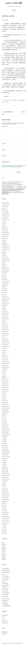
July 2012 (4, 370)
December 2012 (5, 361)
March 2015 (4, 324)
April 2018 (4, 286)
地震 (7, 189)
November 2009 (5, 430)
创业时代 (4, 548)
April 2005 (4, 531)
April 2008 (4, 466)
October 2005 (5, 520)
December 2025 (5, 202)
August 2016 (5, 305)
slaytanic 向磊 (5, 589)
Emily (3, 574)
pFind (10, 186)
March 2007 (4, 488)
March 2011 (4, 400)
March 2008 (4, 467)
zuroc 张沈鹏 (5, 604)
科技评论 (4, 557)
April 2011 (4, 398)
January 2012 (5, 382)
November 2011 (5, 385)
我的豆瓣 (4, 633)
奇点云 (15, 189)
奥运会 (18, 189)
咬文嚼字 (4, 550)
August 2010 (5, 413)
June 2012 (4, 372)
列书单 (3, 546)
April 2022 (4, 242)
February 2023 (5, 229)
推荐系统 (7, 190)
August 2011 (5, 391)
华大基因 (23, 188)
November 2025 (5, 204)
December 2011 (5, 383)
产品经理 (24, 186)
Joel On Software (5, 184)
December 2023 (5, 214)
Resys (3, 619)
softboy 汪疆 (5, 591)
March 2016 (4, 311)
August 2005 (5, 523)
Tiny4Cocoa (4, 620)
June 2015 (4, 320)
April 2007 (4, 486)
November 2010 (5, 408)
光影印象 (4, 544)
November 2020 (5, 258)
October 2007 (5, 477)
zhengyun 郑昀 (5, 600)
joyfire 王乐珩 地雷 (14, 3)
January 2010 (5, 426)
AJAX (7, 181)
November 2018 (5, 281)
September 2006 (5, 499)
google (10, 183)
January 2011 (5, 404)
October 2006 (5, 497)
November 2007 (5, 475)
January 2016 (5, 314)
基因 (9, 189)
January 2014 (5, 339)
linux (14, 184)
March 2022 (4, 243)
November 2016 (5, 299)
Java (19, 183)
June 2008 (4, 462)
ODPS (4, 186)
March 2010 (4, 423)
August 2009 (5, 436)
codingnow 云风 (5, 572)
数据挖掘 (16, 190)
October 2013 (5, 344)
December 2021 (5, 245)
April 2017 (4, 294)
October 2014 (5, 331)
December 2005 (5, 516)
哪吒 (5, 189)
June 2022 (4, 240)
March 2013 (4, 355)
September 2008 (5, 456)
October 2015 (5, 316)
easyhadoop (5, 615)
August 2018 (5, 285)
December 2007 (5, 473)
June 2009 (4, 439)
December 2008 (5, 451)
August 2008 (5, 458)
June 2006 (4, 505)
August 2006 (5, 501)
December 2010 (5, 406)
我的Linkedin (5, 632)
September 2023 (5, 219)
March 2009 (4, 445)
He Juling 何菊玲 (5, 578)
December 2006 (5, 494)
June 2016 (4, 309)
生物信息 (5, 192)
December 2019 (5, 268)
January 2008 (5, 471)
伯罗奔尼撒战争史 (10, 188)
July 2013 (4, 348)
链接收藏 (4, 559)
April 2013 (4, 354)
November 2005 (5, 518)
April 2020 (4, 266)
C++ (13, 181)
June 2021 (4, 251)
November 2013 (5, 342)
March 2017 (4, 296)
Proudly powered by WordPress (16, 643)
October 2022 (5, 236)
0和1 (3, 542)
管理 (13, 192)
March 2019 (4, 279)
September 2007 (5, 479)
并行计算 (22, 189)
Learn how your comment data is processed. (13, 166)
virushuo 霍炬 (5, 594)
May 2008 (4, 464)
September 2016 (5, 303)
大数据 (11, 189)
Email (4, 149)
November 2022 (5, 234)
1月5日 (23, 111)
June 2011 (4, 395)
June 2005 (4, 527)
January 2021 (5, 257)
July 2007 (4, 482)
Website (4, 155)
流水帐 (14, 100)
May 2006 (4, 507)
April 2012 (4, 376)
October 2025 (5, 206)
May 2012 (4, 374)
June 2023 (4, 221)
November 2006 (5, 495)
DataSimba (17, 181)
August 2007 (5, 480)
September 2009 (5, 434)
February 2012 (5, 380)
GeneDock (5, 183)
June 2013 (4, 350)
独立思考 (4, 555)
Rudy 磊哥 (4, 587)
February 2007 (5, 490)
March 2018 (4, 288)
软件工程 (18, 192)
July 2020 (4, 262)
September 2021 (5, 249)
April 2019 (4, 277)
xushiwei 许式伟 (5, 598)
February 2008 (5, 469)
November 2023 (5, 215)
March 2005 (4, 533)
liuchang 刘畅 (5, 583)
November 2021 (5, 247)
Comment (5, 126)
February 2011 (5, 402)
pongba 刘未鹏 (5, 585)
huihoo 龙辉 (4, 579)
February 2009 (5, 447)
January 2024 (5, 212)
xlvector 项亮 (5, 596)
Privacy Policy (5, 643)
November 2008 (5, 452)
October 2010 (5, 410)
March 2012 (4, 378)
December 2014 (5, 329)
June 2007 (4, 484)
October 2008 (5, 454)
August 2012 (5, 368)
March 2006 (4, 510)
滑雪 (20, 190)
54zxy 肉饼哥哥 (5, 568)
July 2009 (4, 438)
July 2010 (4, 415)
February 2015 (5, 326)
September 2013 (5, 346)
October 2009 (5, 432)
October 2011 (5, 387)
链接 (22, 192)
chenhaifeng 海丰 (6, 570)
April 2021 (4, 255)
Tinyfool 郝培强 (5, 592)
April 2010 (4, 421)
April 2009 (4, 443)
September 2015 (5, 318)
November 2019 (5, 270)
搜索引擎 (11, 191)
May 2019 (4, 275)
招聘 (3, 191)
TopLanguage (5, 622)
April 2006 (4, 508)
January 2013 (5, 359)
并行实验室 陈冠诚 (6, 605)
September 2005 (5, 522)
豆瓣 (15, 192)
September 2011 (5, 389)
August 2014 (5, 335)
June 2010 (4, 417)
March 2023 (4, 227)
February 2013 (5, 357)
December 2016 (5, 298)
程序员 (10, 192)
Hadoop (15, 183)
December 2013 (5, 341)
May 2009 (4, 441)
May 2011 (4, 396)
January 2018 (5, 290)
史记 (3, 189)
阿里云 (4, 193)
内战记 (16, 188)
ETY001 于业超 (5, 576)
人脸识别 (4, 188)
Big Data (9, 181)
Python (15, 186)
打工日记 (4, 551)
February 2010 (5, 424)
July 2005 (4, 525)
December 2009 (5, 428)
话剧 (23, 100)
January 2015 (5, 327)
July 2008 (4, 460)
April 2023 (4, 225)
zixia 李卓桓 (4, 602)
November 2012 (5, 363)
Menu (14, 10)
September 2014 (5, 333)
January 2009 (5, 449)
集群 (7, 193)
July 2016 (4, 307)
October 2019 (5, 271)
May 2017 (4, 292)
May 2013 (4, 352)
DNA (21, 181)
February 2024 (5, 210)
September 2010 (5, 411)
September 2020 (5, 260)
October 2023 (5, 217)
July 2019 (4, 273)
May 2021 (4, 253)
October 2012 (5, 365)
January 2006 (5, 514)
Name (4, 143)
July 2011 (4, 393)
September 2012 (5, 367)
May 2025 (4, 208)
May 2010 (4, 419)
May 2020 (4, 264)
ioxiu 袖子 (4, 581)
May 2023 (4, 223)
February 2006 (5, 512)
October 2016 (5, 301)
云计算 (19, 186)
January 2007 (5, 492)
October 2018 (5, 283)
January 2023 (5, 230)
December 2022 (5, 232)
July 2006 (4, 503)
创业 (19, 188)
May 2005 (4, 529)
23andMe (4, 181)
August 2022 (5, 238)
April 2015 (4, 322)
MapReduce (19, 184)
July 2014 (4, 337)
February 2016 (5, 313)
